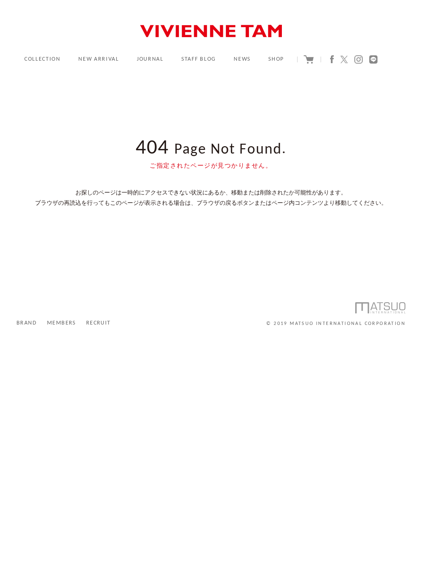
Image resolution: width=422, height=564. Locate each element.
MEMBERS (61, 323)
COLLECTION (42, 59)
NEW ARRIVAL (98, 59)
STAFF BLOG (198, 59)
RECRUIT (98, 323)
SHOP (276, 59)
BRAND (26, 323)
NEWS (242, 59)
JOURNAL (150, 59)
